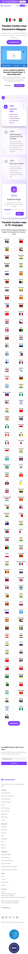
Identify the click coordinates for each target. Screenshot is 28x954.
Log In (17, 5)
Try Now (22, 1)
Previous (8, 213)
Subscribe (14, 763)
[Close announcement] (26, 2)
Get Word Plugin (19, 85)
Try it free (22, 5)
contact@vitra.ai (5, 907)
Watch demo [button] (8, 85)
